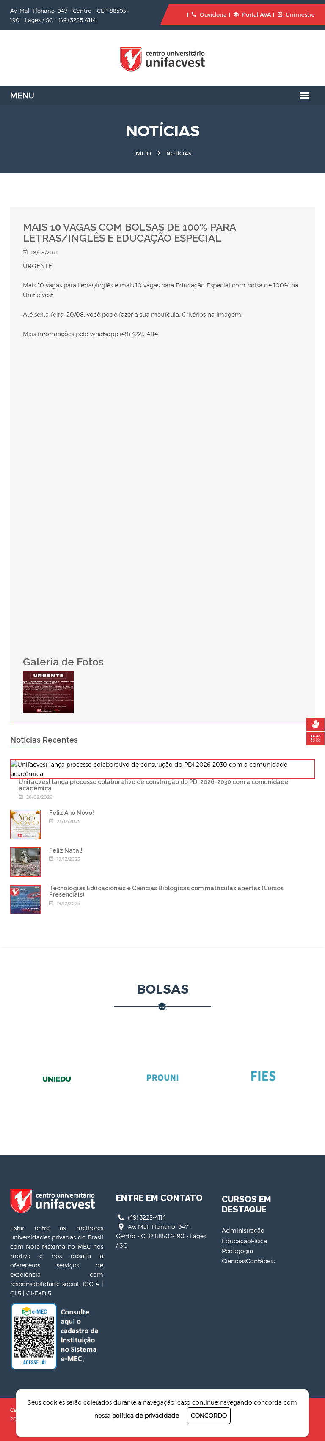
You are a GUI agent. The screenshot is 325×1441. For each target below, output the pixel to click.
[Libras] (315, 724)
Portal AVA (256, 14)
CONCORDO (209, 1415)
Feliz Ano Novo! (71, 812)
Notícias (178, 153)
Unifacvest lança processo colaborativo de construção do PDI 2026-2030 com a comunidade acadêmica (153, 785)
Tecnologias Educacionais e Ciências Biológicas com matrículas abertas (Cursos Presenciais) (166, 891)
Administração (243, 1230)
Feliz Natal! (66, 850)
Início (142, 153)
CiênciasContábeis (248, 1260)
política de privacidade (145, 1415)
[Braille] (315, 739)
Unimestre (300, 14)
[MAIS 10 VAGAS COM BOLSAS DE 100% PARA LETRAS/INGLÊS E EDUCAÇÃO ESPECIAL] (48, 675)
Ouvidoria (213, 14)
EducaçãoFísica (244, 1241)
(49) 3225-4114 (77, 20)
